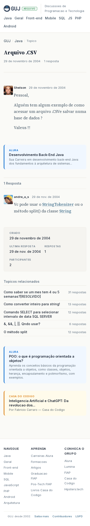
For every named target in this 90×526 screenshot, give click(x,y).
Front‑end (34, 18)
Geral (19, 18)
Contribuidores (62, 516)
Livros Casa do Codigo (42, 492)
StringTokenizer (58, 204)
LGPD (79, 516)
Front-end (11, 467)
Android (10, 26)
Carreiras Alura (42, 456)
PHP (78, 18)
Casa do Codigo (70, 480)
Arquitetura (12, 503)
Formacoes (39, 462)
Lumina (69, 466)
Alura (68, 461)
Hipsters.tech (73, 489)
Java (8, 18)
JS (70, 18)
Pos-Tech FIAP (41, 484)
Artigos (36, 467)
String (65, 211)
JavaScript (11, 485)
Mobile (50, 18)
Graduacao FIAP (39, 476)
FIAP (67, 472)
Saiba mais (41, 516)
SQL (62, 18)
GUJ (7, 41)
